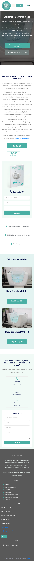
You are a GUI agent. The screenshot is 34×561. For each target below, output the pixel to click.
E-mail (17, 392)
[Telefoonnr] (17, 378)
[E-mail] (17, 389)
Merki (28, 558)
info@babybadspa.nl (7, 531)
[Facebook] (2, 536)
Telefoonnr (17, 381)
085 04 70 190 (5, 527)
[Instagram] (5, 536)
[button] (13, 5)
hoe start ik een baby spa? (22, 138)
